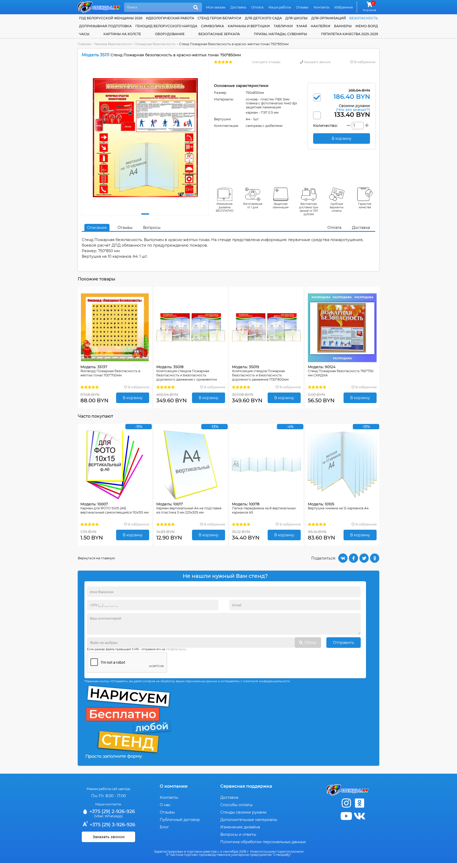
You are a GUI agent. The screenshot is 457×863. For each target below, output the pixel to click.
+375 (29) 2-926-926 (111, 811)
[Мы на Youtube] (346, 816)
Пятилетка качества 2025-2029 (349, 34)
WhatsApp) (114, 816)
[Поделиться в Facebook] (353, 558)
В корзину (133, 397)
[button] (145, 214)
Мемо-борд (366, 26)
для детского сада (263, 18)
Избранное (343, 7)
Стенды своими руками (243, 812)
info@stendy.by (176, 649)
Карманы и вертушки (249, 26)
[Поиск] (195, 8)
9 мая (301, 26)
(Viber (98, 816)
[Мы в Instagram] (346, 803)
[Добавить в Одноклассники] (374, 558)
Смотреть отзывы (266, 62)
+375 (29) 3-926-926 (111, 825)
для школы (296, 18)
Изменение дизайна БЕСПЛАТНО (225, 207)
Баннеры (343, 26)
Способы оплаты (236, 804)
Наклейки (320, 26)
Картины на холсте (122, 34)
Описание (97, 227)
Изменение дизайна (240, 827)
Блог (164, 827)
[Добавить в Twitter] (364, 558)
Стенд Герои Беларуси (219, 18)
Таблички (283, 26)
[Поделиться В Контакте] (343, 558)
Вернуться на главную (96, 558)
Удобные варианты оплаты (337, 207)
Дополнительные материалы (248, 819)
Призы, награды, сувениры (280, 34)
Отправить (343, 642)
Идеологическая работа (170, 18)
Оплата (257, 7)
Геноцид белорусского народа (166, 26)
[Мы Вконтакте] (359, 816)
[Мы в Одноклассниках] (359, 803)
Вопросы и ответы (238, 834)
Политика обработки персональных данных (263, 841)
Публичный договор (180, 819)
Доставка (238, 7)
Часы (84, 34)
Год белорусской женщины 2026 (110, 18)
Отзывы (302, 7)
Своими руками (353, 107)
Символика (212, 26)
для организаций (328, 18)
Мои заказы (215, 7)
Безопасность (363, 18)
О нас (165, 804)
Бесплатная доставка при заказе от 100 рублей (308, 209)
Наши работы (279, 7)
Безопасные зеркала (219, 34)
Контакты (321, 7)
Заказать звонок (317, 62)
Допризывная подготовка (105, 26)
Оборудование (170, 34)
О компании (174, 786)
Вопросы (152, 227)
